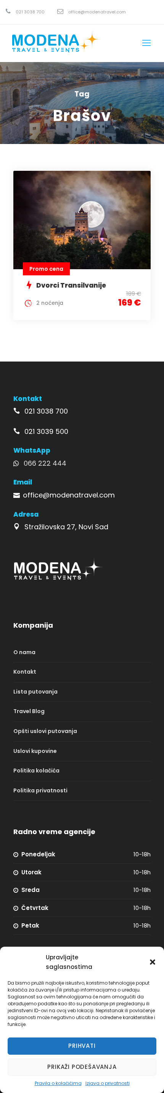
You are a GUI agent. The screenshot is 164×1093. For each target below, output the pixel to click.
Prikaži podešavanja (81, 1067)
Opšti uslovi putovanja (45, 731)
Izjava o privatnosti (107, 1083)
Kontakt (24, 672)
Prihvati (81, 1046)
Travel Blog (29, 711)
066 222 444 (45, 463)
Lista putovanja (35, 691)
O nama (24, 652)
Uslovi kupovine (35, 751)
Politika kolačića (36, 770)
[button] (152, 962)
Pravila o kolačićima (58, 1083)
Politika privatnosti (40, 790)
